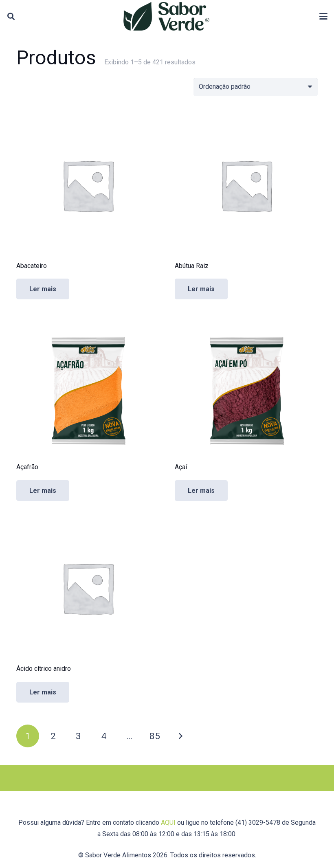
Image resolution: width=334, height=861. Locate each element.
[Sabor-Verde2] (166, 16)
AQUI (168, 822)
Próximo (180, 736)
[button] (11, 16)
